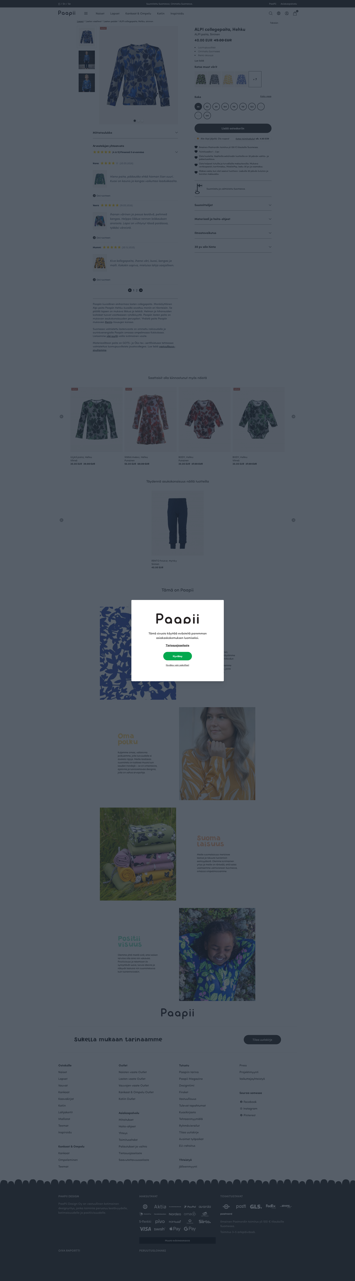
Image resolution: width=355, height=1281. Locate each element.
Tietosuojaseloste (177, 645)
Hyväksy (177, 656)
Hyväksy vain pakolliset (177, 664)
